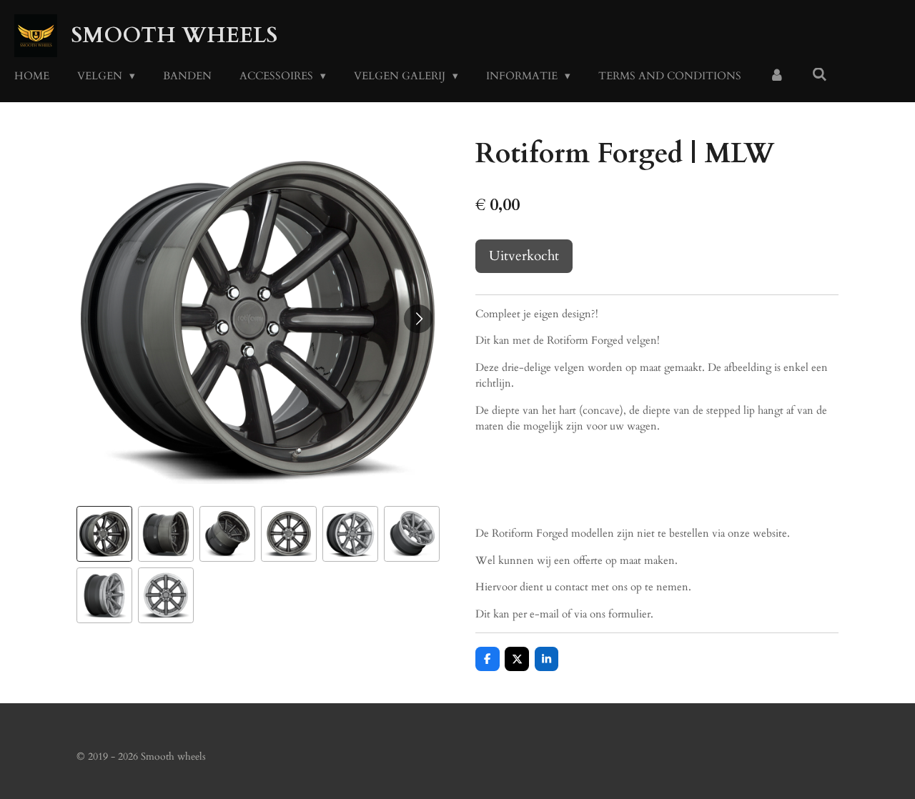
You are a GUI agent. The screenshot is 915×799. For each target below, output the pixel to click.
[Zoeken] (819, 75)
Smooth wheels (174, 35)
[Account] (777, 76)
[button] (104, 534)
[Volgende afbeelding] (418, 318)
